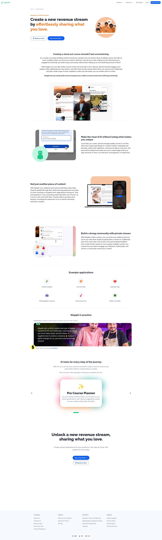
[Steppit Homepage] (6, 2)
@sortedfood (54, 348)
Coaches (85, 526)
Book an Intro (38, 523)
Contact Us (37, 521)
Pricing (60, 523)
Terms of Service (112, 526)
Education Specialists (89, 523)
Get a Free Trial (38, 526)
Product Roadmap (39, 529)
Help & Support (112, 518)
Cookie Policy (111, 523)
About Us (37, 518)
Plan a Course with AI (64, 518)
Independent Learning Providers (92, 521)
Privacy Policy (111, 521)
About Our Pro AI (63, 521)
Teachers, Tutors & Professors (91, 518)
